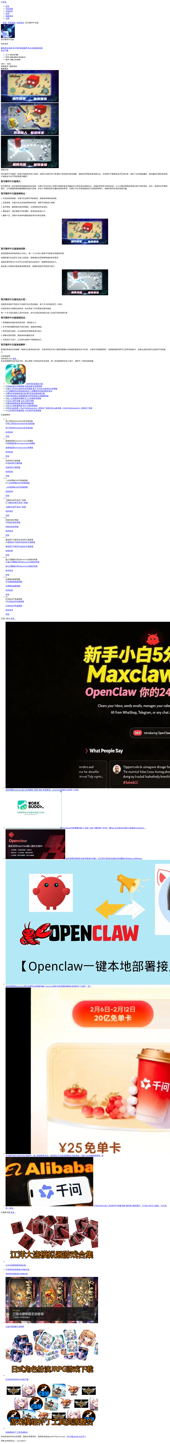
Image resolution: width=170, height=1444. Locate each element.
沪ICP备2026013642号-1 (76, 1437)
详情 (7, 436)
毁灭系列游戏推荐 (19, 48)
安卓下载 (4, 50)
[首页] (3, 2)
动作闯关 (21, 23)
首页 (5, 23)
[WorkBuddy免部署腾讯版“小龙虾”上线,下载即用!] (34, 828)
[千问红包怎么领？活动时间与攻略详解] (50, 1206)
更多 (15, 359)
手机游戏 (12, 23)
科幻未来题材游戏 (35, 48)
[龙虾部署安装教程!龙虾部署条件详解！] (36, 858)
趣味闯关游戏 (6, 48)
